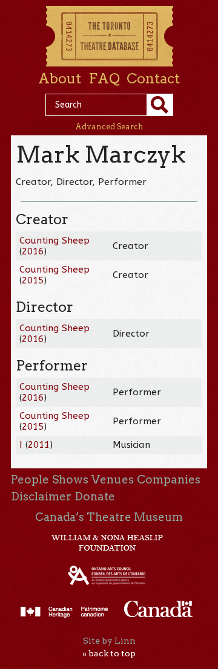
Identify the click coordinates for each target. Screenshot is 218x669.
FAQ (104, 78)
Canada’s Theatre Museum (109, 517)
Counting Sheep (54, 240)
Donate (94, 496)
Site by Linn (109, 640)
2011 (39, 444)
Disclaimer (41, 496)
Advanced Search (109, 126)
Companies (168, 479)
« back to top (109, 653)
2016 (33, 251)
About (59, 78)
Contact (153, 78)
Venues (112, 479)
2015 (33, 280)
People (30, 479)
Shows (70, 479)
